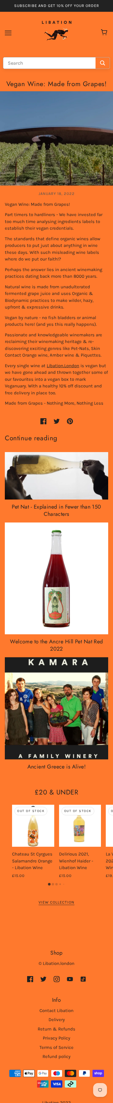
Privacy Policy (56, 1038)
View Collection (56, 902)
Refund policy (56, 1056)
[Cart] (105, 33)
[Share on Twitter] (56, 421)
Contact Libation (56, 1010)
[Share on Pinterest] (70, 421)
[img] (30, 979)
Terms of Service (56, 1047)
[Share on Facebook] (43, 421)
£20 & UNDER (56, 792)
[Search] (103, 63)
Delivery (57, 1019)
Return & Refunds (56, 1029)
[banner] (57, 32)
